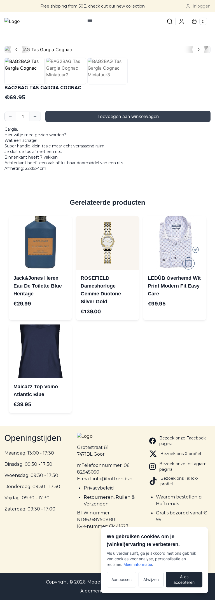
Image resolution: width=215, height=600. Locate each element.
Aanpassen (121, 579)
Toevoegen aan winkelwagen (128, 116)
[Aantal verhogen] (35, 116)
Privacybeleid (99, 488)
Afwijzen (151, 579)
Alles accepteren (184, 579)
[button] (107, 49)
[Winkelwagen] (194, 21)
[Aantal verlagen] (10, 116)
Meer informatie (137, 564)
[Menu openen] (90, 20)
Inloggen (202, 6)
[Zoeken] (169, 21)
